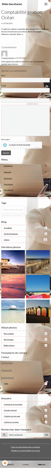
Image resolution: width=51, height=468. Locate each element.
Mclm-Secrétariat (13, 209)
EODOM (5, 215)
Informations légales (12, 196)
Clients (25, 240)
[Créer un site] (9, 464)
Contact (5, 357)
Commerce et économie (25, 404)
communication (36, 215)
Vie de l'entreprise (25, 234)
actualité (38, 209)
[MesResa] (42, 464)
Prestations (8, 184)
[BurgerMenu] (46, 4)
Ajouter (6, 153)
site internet (16, 215)
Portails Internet (25, 410)
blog (25, 215)
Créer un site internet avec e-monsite (25, 447)
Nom (3, 75)
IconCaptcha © (37, 147)
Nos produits (25, 333)
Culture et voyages (25, 422)
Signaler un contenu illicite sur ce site (25, 451)
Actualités (25, 228)
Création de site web (25, 416)
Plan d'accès (8, 190)
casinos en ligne (8, 58)
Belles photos (25, 345)
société (29, 209)
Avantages (8, 178)
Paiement (7, 172)
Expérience (8, 166)
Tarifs (6, 384)
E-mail (3, 86)
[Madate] (25, 464)
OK (46, 435)
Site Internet (6, 96)
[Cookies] (5, 463)
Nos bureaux (25, 339)
